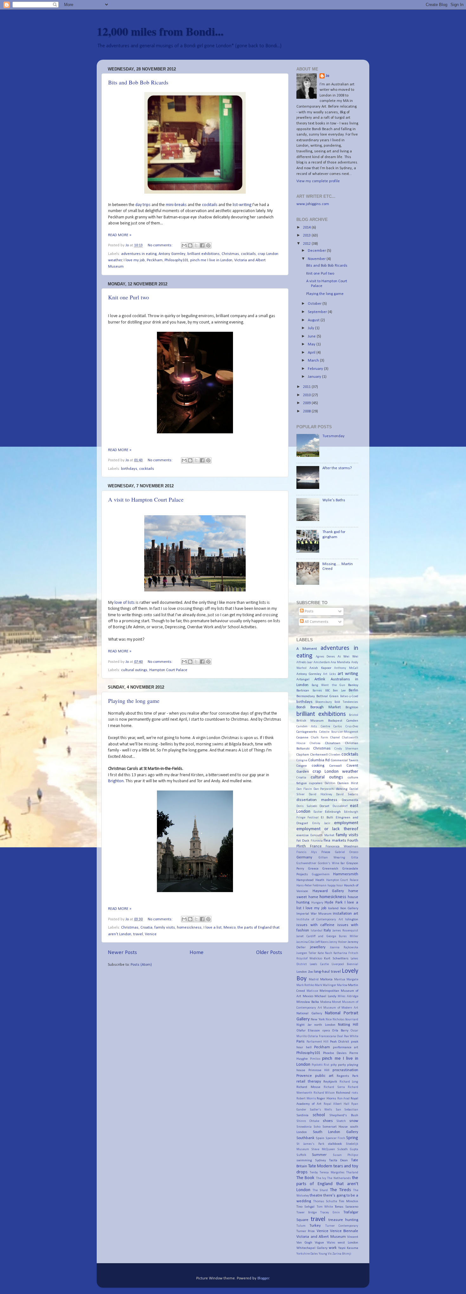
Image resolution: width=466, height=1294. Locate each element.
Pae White (351, 1036)
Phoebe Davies (335, 1053)
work (333, 1248)
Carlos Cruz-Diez (345, 726)
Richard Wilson (324, 1093)
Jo (327, 76)
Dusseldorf (340, 806)
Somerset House (335, 1127)
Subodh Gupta (347, 1149)
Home (197, 952)
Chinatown (332, 743)
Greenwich (330, 868)
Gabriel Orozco (346, 852)
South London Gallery (335, 1132)
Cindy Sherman (346, 748)
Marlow (342, 985)
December (317, 251)
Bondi (301, 707)
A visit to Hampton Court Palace (146, 499)
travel (138, 934)
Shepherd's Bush (343, 1115)
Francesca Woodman (342, 846)
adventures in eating (139, 254)
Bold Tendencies (346, 702)
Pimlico (315, 1059)
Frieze (325, 852)
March (314, 361)
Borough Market (325, 707)
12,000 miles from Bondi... (160, 31)
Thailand (352, 1172)
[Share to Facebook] (202, 245)
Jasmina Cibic (305, 942)
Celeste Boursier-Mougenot (338, 732)
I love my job (134, 260)
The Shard (320, 1190)
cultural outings (134, 670)
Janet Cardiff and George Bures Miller (327, 936)
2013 (307, 235)
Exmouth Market (322, 835)
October (315, 304)
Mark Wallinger (325, 985)
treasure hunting (343, 1220)
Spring (352, 1138)
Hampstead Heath (310, 880)
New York (317, 1019)
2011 (307, 387)
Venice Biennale (344, 1231)
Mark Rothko (305, 985)
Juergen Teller (306, 953)
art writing (348, 673)
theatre (316, 1195)
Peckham (155, 260)
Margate (352, 979)
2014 (307, 228)
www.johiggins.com (312, 204)
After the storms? (337, 468)
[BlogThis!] (190, 245)
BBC (327, 690)
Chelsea (315, 743)
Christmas (230, 254)
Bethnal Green (327, 696)
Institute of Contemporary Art (319, 919)
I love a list (213, 928)
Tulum (301, 1226)
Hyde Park (334, 902)
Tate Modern (320, 1166)
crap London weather (335, 771)
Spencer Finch (335, 1138)
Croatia (146, 928)
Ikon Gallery (349, 908)
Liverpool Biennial (345, 964)
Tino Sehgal (305, 1207)
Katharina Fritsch (345, 953)
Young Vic (325, 1254)
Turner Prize (305, 1231)
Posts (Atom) (141, 965)
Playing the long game (133, 700)
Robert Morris (306, 1098)
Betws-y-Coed (349, 696)
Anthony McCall (346, 668)
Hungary (317, 902)
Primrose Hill (319, 1070)
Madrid (314, 979)
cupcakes (315, 783)
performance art (346, 1047)
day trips (143, 205)
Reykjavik (330, 1082)
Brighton (116, 781)
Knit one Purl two (128, 297)
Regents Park (347, 1076)
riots (355, 1093)
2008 (307, 411)
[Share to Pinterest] (208, 245)
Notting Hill (348, 1025)
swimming (304, 1160)
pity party (338, 1065)
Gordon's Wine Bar (331, 863)
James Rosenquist (345, 930)
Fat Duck (302, 841)
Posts (309, 611)
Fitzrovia (317, 841)
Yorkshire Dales (307, 1254)
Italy (327, 930)
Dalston (330, 783)
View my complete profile (318, 181)
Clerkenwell (319, 755)
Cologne (301, 760)
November (317, 259)
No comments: (160, 245)
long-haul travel (327, 972)
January (315, 377)
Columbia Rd (319, 760)
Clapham (302, 755)
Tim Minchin (349, 1201)
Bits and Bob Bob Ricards (138, 82)
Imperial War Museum (314, 914)
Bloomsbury (323, 702)
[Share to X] (196, 245)
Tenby (314, 1172)
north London (324, 1025)
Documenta (350, 800)
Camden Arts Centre (313, 726)
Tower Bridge (306, 1212)
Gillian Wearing (332, 857)
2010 (307, 395)
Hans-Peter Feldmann (311, 885)
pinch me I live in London (211, 260)
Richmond (343, 1093)
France (316, 846)
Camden (352, 721)
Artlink (319, 679)
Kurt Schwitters (336, 958)
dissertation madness (316, 800)
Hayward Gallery (328, 891)
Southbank (305, 1138)
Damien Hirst (347, 783)
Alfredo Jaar (304, 662)
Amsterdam (322, 662)
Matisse (312, 991)
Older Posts (269, 952)
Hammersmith (345, 874)
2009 (307, 403)
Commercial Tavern (345, 760)
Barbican (302, 690)
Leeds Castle (319, 964)
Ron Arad (343, 1098)
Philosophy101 (176, 260)
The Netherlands (339, 1178)
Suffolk (301, 1155)
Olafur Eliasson (308, 1030)
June (312, 336)
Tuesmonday (333, 436)
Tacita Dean (338, 1160)
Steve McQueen (323, 1149)
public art (324, 1076)
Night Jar (304, 1025)
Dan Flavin (304, 789)
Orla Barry (340, 1030)
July (311, 328)
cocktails (209, 205)
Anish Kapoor (320, 668)
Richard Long (349, 1082)
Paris (300, 1042)
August (314, 320)
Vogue (319, 1242)
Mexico (229, 928)
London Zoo (304, 972)
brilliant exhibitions (203, 254)
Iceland (333, 908)
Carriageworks (306, 732)
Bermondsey (305, 696)
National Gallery (309, 1013)
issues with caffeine (315, 925)
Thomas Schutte (325, 1201)
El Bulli (327, 817)
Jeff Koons (322, 942)
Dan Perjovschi (324, 789)
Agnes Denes (325, 656)
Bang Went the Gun (328, 685)
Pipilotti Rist (320, 1065)
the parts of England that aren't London (327, 1184)
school (319, 1115)
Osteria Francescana (322, 1036)
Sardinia (302, 1115)
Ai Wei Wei (348, 656)
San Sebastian (347, 1109)
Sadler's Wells (321, 1109)
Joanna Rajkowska (344, 947)
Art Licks (329, 674)
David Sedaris (347, 794)
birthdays (129, 469)
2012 (307, 244)
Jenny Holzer (338, 942)
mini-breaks (176, 205)
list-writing (242, 205)
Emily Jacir (321, 823)
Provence (304, 1076)
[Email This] (184, 245)
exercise (302, 835)
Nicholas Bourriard (345, 1019)
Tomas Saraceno (346, 1207)
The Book (305, 1178)
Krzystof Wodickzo (309, 958)
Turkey (315, 1226)
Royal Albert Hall (336, 1104)
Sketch (341, 1121)
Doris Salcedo (306, 806)
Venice (151, 934)
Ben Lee (339, 690)
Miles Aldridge (348, 996)
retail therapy (308, 1082)
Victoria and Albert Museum (321, 1237)
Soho (317, 1127)
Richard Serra (334, 1087)
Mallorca (326, 979)
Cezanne (302, 737)
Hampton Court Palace (168, 670)
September (318, 312)
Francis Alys (306, 852)
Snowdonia (304, 1127)
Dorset (324, 806)
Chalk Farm (319, 737)
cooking (318, 766)
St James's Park (310, 1144)
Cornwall (335, 766)
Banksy (353, 685)
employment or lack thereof (327, 829)
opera (326, 1030)
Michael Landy (325, 996)
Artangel (302, 679)
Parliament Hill (318, 1042)
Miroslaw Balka (307, 1002)
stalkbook (335, 1144)
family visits (164, 928)
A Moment (306, 649)
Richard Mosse (308, 1087)
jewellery (318, 947)
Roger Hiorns (326, 1098)
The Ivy (321, 1178)
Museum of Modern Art (340, 1008)
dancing (341, 789)
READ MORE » (119, 235)
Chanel (335, 737)
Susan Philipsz (345, 1155)
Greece (313, 868)
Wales (331, 1242)
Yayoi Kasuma (348, 1248)
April (312, 353)
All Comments (316, 622)
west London (348, 1242)
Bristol (353, 715)
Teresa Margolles (332, 1172)
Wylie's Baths (333, 500)
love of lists (124, 603)
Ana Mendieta (340, 662)
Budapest (335, 721)
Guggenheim (321, 874)
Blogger (263, 1278)
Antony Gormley (172, 254)
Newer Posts (122, 952)
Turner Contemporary (341, 1226)
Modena (325, 1002)
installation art (345, 914)
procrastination (345, 1070)
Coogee (301, 766)
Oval (340, 1036)
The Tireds (340, 1190)
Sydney (320, 1160)
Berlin (353, 690)
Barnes (317, 690)
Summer (319, 1155)
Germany (304, 857)
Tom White (325, 1207)
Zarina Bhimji (342, 1254)
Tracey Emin (330, 1212)
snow (353, 1121)
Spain (320, 1138)
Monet (336, 1002)
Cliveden (334, 755)
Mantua (339, 979)
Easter (318, 812)
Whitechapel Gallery (311, 1248)
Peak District (339, 1042)
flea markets (335, 841)
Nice (329, 1019)
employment (346, 823)
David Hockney (320, 794)
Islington (351, 919)
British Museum (310, 721)
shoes (328, 1121)
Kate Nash (325, 953)
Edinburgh (333, 812)
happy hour (335, 885)
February (316, 369)
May (312, 344)
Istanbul (316, 930)
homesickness (189, 928)
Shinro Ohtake (307, 1121)
